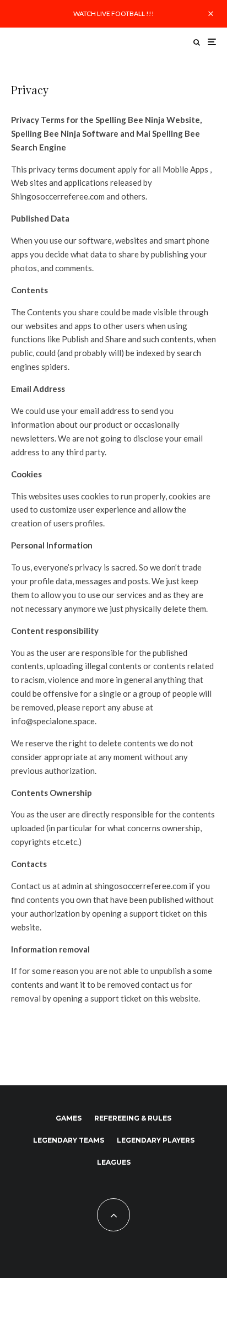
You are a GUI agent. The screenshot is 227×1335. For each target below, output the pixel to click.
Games (69, 1118)
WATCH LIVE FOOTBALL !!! (113, 13)
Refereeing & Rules (132, 1118)
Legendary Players (155, 1140)
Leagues (114, 1162)
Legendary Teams (68, 1140)
